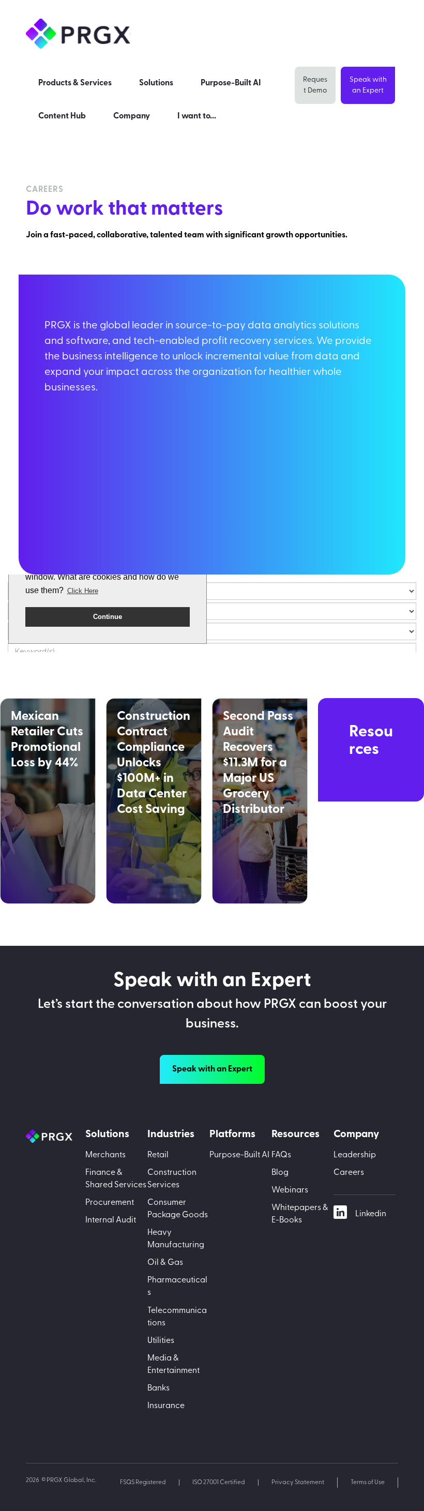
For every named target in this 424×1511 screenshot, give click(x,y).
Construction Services (171, 1179)
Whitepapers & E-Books (299, 1214)
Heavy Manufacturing (175, 1239)
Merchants (105, 1155)
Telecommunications (177, 1317)
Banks (158, 1388)
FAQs (281, 1155)
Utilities (160, 1341)
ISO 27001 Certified (218, 1482)
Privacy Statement (297, 1482)
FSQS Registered (143, 1482)
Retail (158, 1155)
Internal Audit (110, 1220)
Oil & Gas (165, 1263)
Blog (280, 1173)
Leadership (355, 1155)
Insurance (166, 1406)
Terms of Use (368, 1482)
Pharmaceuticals (177, 1286)
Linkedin (370, 1214)
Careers (349, 1173)
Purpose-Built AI (239, 1155)
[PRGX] (55, 1136)
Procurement (109, 1203)
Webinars (289, 1190)
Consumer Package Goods (177, 1209)
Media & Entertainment (173, 1364)
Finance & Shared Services (115, 1179)
